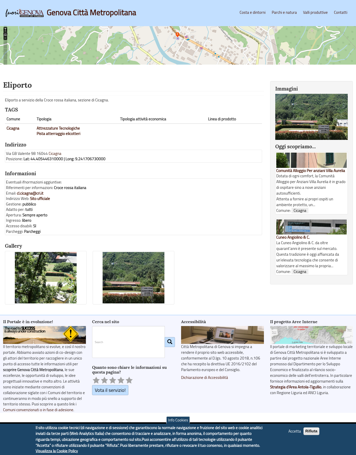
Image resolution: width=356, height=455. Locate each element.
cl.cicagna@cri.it (30, 193)
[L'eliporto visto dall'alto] (45, 277)
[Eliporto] (133, 277)
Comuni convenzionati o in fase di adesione (38, 409)
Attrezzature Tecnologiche (58, 128)
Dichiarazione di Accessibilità (204, 377)
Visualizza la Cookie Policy (57, 451)
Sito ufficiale (40, 198)
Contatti (340, 12)
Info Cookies (178, 420)
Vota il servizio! (110, 390)
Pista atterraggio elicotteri (58, 133)
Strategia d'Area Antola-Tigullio (295, 387)
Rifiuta (311, 431)
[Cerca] (170, 342)
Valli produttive (315, 12)
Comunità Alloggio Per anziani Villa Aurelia (310, 170)
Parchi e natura (284, 12)
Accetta (294, 431)
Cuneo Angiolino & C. (293, 237)
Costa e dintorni (253, 12)
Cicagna (13, 128)
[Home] (26, 13)
